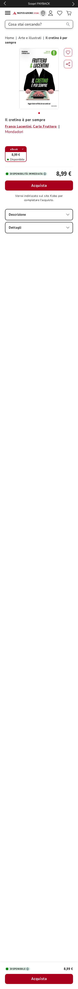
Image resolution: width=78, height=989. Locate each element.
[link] (43, 13)
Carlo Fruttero (45, 126)
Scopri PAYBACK (39, 4)
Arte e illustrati (29, 38)
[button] (68, 64)
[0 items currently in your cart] (68, 13)
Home (10, 38)
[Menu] (8, 13)
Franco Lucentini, (18, 126)
